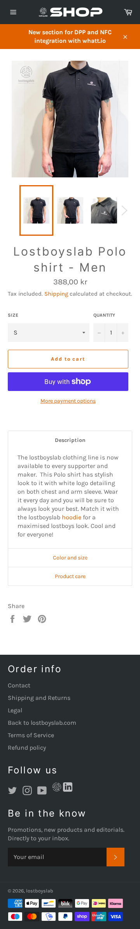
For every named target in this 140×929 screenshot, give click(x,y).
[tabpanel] (70, 498)
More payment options (68, 401)
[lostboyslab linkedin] (67, 788)
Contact (19, 685)
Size (13, 315)
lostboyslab (39, 891)
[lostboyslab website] (56, 788)
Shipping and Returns (39, 697)
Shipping (56, 293)
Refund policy (27, 747)
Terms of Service (31, 735)
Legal (15, 710)
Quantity (104, 315)
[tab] (70, 440)
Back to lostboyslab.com (42, 722)
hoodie (71, 517)
